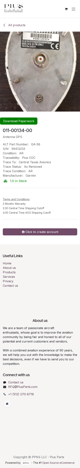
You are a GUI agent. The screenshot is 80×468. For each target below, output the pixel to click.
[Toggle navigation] (73, 9)
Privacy (8, 290)
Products (9, 281)
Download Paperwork (18, 121)
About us (9, 276)
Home (7, 272)
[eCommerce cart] (66, 9)
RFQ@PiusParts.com (22, 395)
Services (9, 285)
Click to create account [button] (41, 240)
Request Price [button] (19, 200)
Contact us (10, 294)
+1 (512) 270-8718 (21, 403)
